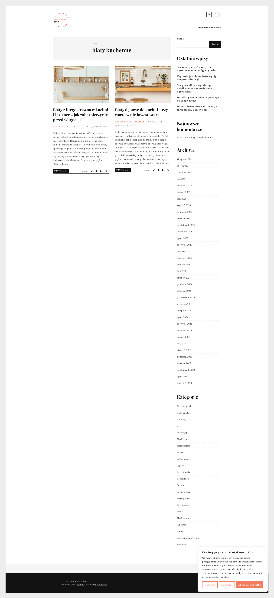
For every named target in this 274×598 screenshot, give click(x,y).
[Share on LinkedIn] (101, 171)
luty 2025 (181, 271)
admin (84, 126)
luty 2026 (181, 198)
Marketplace (183, 445)
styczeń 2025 (184, 277)
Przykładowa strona (209, 27)
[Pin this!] (106, 171)
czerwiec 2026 (184, 172)
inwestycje (182, 432)
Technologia (183, 505)
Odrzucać (227, 584)
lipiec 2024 (182, 317)
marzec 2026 (183, 192)
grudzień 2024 (184, 284)
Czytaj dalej (61, 171)
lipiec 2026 (182, 165)
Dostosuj (210, 584)
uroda (180, 511)
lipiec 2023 (182, 376)
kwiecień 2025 (184, 257)
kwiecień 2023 (184, 383)
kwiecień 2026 (184, 185)
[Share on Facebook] (97, 171)
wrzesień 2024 (184, 304)
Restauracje (183, 478)
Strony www (183, 498)
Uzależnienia (183, 518)
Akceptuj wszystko (249, 584)
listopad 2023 (184, 363)
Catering (181, 419)
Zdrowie (181, 544)
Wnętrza (139, 122)
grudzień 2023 (184, 356)
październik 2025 (186, 225)
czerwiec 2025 (184, 244)
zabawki (181, 531)
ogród (180, 465)
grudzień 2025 (184, 211)
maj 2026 (181, 178)
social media (183, 491)
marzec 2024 (183, 336)
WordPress (102, 584)
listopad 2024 (184, 290)
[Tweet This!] (92, 171)
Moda (180, 452)
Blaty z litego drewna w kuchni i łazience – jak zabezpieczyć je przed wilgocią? (81, 84)
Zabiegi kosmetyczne (188, 537)
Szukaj (180, 38)
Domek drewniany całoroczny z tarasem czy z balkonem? (197, 108)
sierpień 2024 (184, 310)
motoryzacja (183, 458)
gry (179, 426)
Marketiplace (184, 439)
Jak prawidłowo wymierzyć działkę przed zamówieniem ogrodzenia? (194, 88)
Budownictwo (124, 122)
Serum (180, 485)
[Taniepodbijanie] (61, 27)
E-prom (80, 584)
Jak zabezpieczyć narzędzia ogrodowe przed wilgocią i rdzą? (197, 69)
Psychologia (183, 472)
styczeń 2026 (184, 205)
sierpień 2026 (184, 159)
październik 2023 (186, 369)
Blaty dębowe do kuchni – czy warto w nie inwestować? (143, 84)
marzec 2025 (183, 264)
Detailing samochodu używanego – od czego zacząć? (199, 99)
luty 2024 (181, 343)
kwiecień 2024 (184, 330)
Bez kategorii (61, 126)
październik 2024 (186, 297)
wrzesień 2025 (184, 231)
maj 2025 (181, 251)
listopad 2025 (184, 218)
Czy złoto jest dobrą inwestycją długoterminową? (196, 78)
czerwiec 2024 (184, 323)
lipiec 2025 (182, 238)
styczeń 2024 (184, 350)
